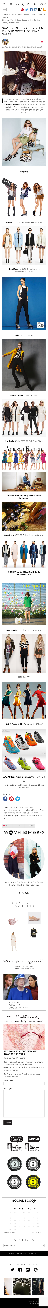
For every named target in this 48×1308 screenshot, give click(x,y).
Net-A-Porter (11, 724)
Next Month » (37, 1232)
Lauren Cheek (17, 47)
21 (33, 1223)
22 (38, 1223)
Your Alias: (8, 1081)
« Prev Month (9, 1232)
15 (37, 1220)
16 (10, 1223)
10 (15, 1220)
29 (38, 1226)
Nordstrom (8, 810)
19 (24, 1223)
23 (10, 1226)
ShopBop (24, 171)
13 (29, 1220)
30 (10, 1229)
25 (19, 1226)
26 (24, 1226)
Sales (29, 813)
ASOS (34, 815)
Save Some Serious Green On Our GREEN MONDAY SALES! (22, 31)
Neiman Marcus (32, 810)
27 (29, 1226)
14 (33, 1220)
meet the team (17, 1253)
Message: (7, 1088)
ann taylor (19, 810)
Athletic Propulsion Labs (14, 813)
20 (29, 1223)
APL (31, 807)
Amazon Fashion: (15, 495)
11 (19, 1220)
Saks (42, 810)
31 (15, 1229)
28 (33, 1226)
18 (19, 1223)
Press (32, 1253)
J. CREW (12, 572)
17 (15, 1223)
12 (24, 1220)
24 (15, 1226)
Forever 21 (26, 815)
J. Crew (25, 807)
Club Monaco (15, 807)
